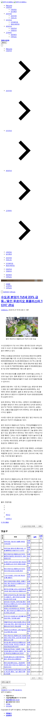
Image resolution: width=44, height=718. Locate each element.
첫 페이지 (4, 690)
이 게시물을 (5, 522)
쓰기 (33, 678)
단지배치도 (14, 22)
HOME (8, 284)
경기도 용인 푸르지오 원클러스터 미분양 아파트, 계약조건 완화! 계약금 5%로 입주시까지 (15, 644)
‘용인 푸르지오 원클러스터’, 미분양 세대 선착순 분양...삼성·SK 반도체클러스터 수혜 (15, 638)
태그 (39, 678)
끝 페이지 (19, 690)
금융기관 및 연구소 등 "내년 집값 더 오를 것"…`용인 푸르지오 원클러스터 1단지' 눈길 (15, 597)
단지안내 (9, 20)
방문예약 (14, 35)
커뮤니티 (14, 18)
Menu (4, 42)
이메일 (8, 704)
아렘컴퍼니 (4, 310)
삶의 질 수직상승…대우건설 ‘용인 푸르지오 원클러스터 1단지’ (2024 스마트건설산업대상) (15, 604)
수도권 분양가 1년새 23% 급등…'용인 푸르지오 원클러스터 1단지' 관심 (22, 301)
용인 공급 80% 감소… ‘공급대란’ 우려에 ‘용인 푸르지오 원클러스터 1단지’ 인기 (15, 665)
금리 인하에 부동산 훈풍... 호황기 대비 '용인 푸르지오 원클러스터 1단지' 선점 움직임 (15, 583)
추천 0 (8, 515)
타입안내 (14, 28)
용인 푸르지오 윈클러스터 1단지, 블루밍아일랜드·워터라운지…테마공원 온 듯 (15, 556)
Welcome (9, 5)
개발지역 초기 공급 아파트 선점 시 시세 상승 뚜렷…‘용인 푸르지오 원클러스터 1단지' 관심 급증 (15, 624)
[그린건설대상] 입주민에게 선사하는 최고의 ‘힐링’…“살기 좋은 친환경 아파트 (15, 672)
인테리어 (14, 30)
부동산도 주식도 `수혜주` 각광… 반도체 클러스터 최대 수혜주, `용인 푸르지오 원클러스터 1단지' (15, 651)
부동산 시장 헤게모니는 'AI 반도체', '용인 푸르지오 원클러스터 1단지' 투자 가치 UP (15, 610)
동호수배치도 (15, 24)
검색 (4, 687)
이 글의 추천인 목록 (28, 526)
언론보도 (14, 37)
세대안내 (9, 26)
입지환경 (14, 11)
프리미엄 (9, 14)
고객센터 (9, 32)
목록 (39, 526)
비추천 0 (9, 519)
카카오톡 (9, 706)
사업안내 (9, 7)
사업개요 (14, 9)
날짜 (34, 537)
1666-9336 (12, 700)
